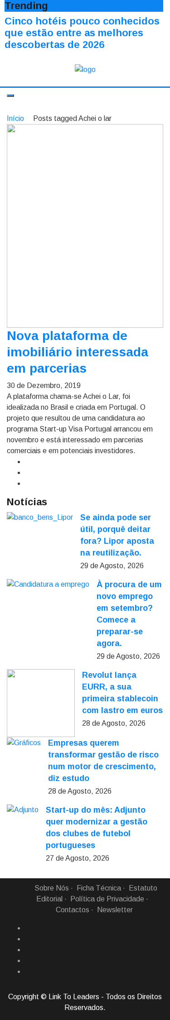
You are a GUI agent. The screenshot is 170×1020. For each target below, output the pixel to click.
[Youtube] (28, 971)
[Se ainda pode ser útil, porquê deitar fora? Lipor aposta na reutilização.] (40, 517)
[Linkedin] (28, 939)
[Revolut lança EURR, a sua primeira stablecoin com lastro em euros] (41, 703)
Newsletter (115, 910)
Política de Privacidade (107, 899)
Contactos (72, 910)
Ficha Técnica (99, 888)
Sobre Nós (51, 888)
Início (15, 118)
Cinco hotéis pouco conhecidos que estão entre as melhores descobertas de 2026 (82, 32)
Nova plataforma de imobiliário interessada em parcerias (77, 352)
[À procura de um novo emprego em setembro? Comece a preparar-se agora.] (48, 584)
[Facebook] (28, 928)
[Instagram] (28, 960)
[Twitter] (28, 949)
